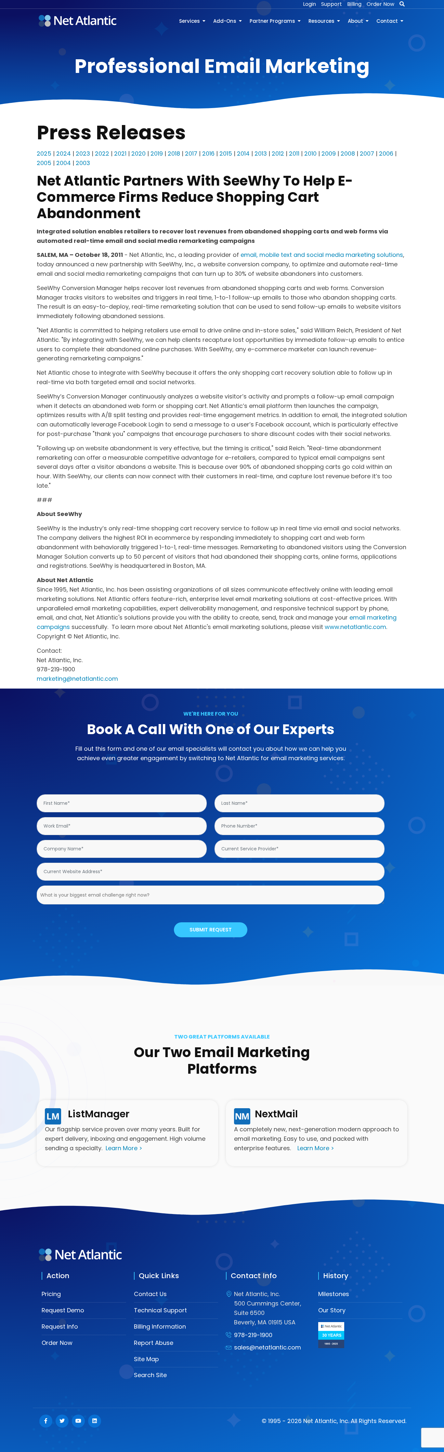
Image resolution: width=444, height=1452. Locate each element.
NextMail (276, 1114)
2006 (386, 153)
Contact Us (150, 1294)
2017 (191, 153)
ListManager (98, 1114)
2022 (102, 153)
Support (331, 4)
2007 (367, 153)
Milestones (333, 1294)
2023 (83, 153)
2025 (44, 153)
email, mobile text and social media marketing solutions (322, 255)
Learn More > (124, 1148)
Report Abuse (153, 1343)
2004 (63, 163)
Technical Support (160, 1310)
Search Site (150, 1375)
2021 (120, 153)
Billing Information (160, 1326)
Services (189, 21)
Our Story (332, 1310)
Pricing (51, 1294)
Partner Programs (272, 21)
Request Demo (63, 1310)
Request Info (60, 1326)
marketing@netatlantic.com (77, 679)
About (355, 21)
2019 (156, 153)
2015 (225, 153)
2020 (138, 153)
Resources (321, 21)
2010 (310, 153)
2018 (174, 153)
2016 (208, 153)
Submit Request (210, 929)
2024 (63, 153)
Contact (387, 21)
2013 (261, 153)
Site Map (146, 1359)
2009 (328, 153)
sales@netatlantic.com (267, 1347)
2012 (278, 153)
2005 (44, 163)
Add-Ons (224, 21)
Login (309, 4)
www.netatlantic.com (355, 627)
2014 (243, 153)
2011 (294, 153)
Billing (354, 4)
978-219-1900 (253, 1335)
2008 (348, 153)
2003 (83, 163)
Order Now (380, 4)
